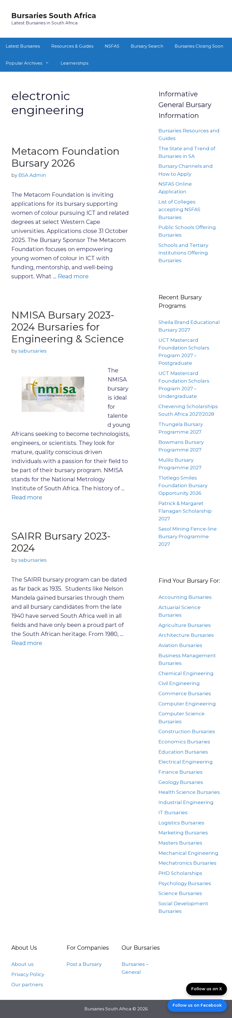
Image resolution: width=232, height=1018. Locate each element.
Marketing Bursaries (183, 832)
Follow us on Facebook (197, 1005)
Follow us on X (206, 988)
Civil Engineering (179, 683)
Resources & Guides (72, 46)
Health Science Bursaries (189, 792)
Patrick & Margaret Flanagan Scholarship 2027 (185, 510)
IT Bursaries (173, 812)
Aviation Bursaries (180, 645)
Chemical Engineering (186, 673)
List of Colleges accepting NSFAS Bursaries (179, 209)
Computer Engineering (187, 704)
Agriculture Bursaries (184, 625)
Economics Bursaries (184, 742)
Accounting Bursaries (185, 597)
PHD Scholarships (180, 873)
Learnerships (74, 63)
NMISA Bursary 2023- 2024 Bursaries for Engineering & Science (67, 327)
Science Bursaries (180, 893)
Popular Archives (24, 63)
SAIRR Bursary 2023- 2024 (61, 542)
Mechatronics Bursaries (187, 863)
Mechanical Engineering (188, 853)
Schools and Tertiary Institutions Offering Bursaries (183, 252)
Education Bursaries (183, 752)
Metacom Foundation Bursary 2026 (65, 157)
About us (22, 964)
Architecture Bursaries (186, 635)
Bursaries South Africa (53, 15)
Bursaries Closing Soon (199, 46)
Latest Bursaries (23, 46)
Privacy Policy (27, 974)
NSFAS (112, 46)
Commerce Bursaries (184, 693)
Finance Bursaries (180, 772)
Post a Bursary (84, 964)
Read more (73, 276)
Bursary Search (147, 46)
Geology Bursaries (180, 782)
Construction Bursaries (186, 731)
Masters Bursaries (180, 843)
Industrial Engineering (186, 802)
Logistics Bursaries (181, 823)
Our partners (27, 984)
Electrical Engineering (185, 762)
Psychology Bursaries (184, 883)
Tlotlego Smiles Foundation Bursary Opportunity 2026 (182, 485)
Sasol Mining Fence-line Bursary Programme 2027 (187, 536)
